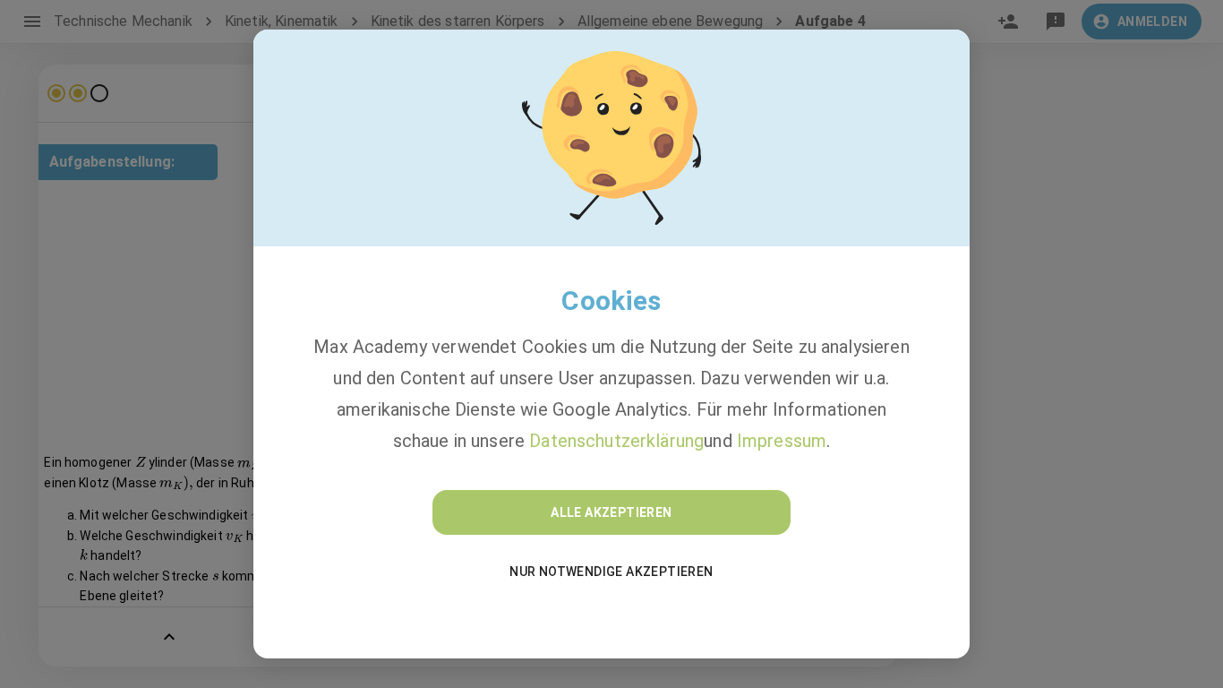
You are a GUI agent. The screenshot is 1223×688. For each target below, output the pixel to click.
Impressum (781, 441)
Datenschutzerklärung (616, 441)
